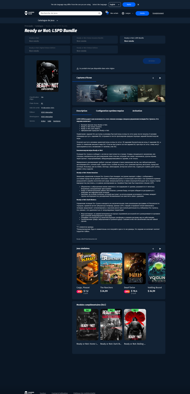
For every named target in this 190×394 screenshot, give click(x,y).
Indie (49, 121)
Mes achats (112, 12)
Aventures (56, 121)
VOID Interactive (47, 112)
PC (42, 103)
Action (43, 121)
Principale (29, 26)
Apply (129, 4)
